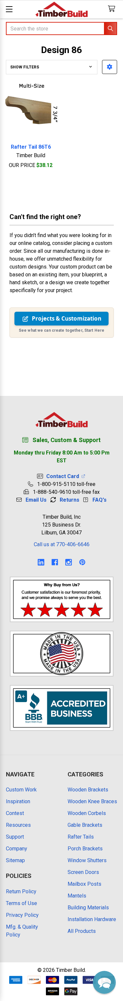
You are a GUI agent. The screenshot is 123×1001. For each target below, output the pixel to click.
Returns (69, 500)
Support (15, 837)
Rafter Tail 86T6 (31, 147)
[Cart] (113, 9)
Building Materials (88, 907)
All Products (82, 931)
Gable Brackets (85, 825)
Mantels (77, 896)
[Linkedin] (41, 562)
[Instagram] (68, 562)
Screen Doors (83, 872)
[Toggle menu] (9, 9)
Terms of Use (21, 903)
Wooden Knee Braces (92, 801)
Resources (18, 825)
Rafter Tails (81, 837)
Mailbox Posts (84, 884)
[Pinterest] (82, 562)
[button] (109, 67)
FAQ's (99, 500)
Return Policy (21, 891)
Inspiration (18, 801)
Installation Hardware (92, 919)
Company (16, 848)
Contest (15, 813)
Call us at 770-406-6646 (62, 544)
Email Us (36, 500)
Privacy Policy (22, 915)
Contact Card (64, 476)
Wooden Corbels (87, 813)
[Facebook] (55, 562)
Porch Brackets (85, 848)
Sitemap (15, 860)
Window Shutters (87, 860)
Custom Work (21, 790)
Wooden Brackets (88, 790)
